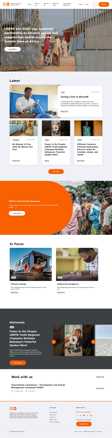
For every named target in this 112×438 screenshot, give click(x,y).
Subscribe (83, 424)
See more (56, 171)
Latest (80, 4)
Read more (64, 111)
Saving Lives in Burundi (74, 96)
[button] (93, 342)
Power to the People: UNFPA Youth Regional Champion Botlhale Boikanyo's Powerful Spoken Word (56, 149)
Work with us (53, 415)
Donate (103, 4)
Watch (47, 161)
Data (87, 4)
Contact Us (53, 417)
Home (29, 4)
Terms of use (77, 431)
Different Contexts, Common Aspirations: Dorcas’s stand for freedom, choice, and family (87, 149)
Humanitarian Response (67, 4)
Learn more (17, 213)
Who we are (37, 4)
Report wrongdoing (55, 422)
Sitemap (99, 431)
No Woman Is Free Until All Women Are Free (22, 147)
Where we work (55, 4)
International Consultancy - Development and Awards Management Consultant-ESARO (38, 386)
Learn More (13, 49)
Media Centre (53, 419)
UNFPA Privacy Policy (89, 431)
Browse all (100, 377)
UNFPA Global (53, 412)
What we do (46, 4)
